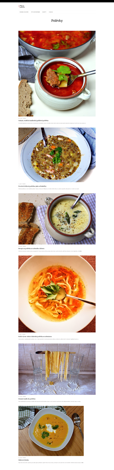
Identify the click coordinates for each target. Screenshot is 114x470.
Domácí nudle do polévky (26, 399)
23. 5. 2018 (20, 246)
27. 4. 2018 (20, 396)
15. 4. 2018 (20, 457)
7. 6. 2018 (19, 184)
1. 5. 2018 (19, 334)
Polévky (24, 118)
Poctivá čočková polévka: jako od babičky (32, 186)
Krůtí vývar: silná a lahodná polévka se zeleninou (35, 336)
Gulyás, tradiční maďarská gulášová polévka (33, 120)
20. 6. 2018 (20, 118)
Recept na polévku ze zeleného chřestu (31, 248)
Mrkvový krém (23, 460)
